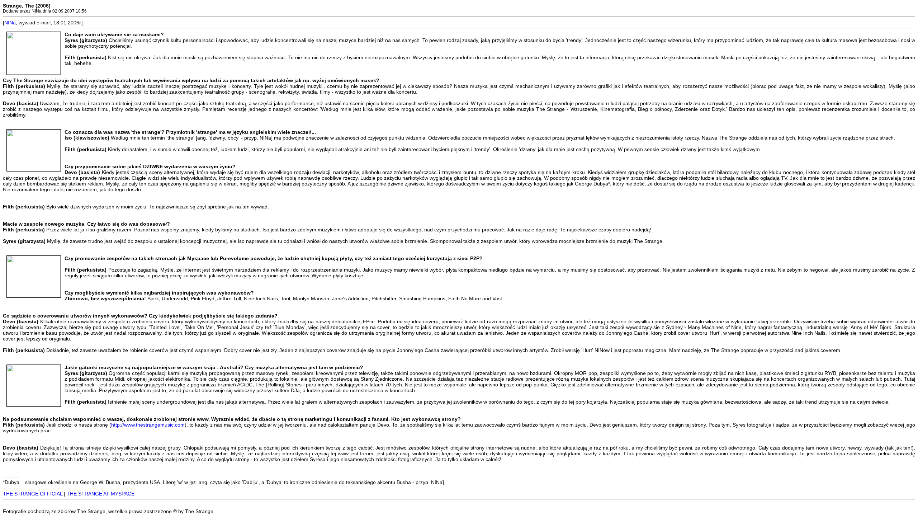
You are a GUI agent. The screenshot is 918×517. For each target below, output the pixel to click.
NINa (10, 22)
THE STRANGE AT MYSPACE (100, 494)
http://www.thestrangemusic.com (148, 425)
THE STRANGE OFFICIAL (32, 494)
